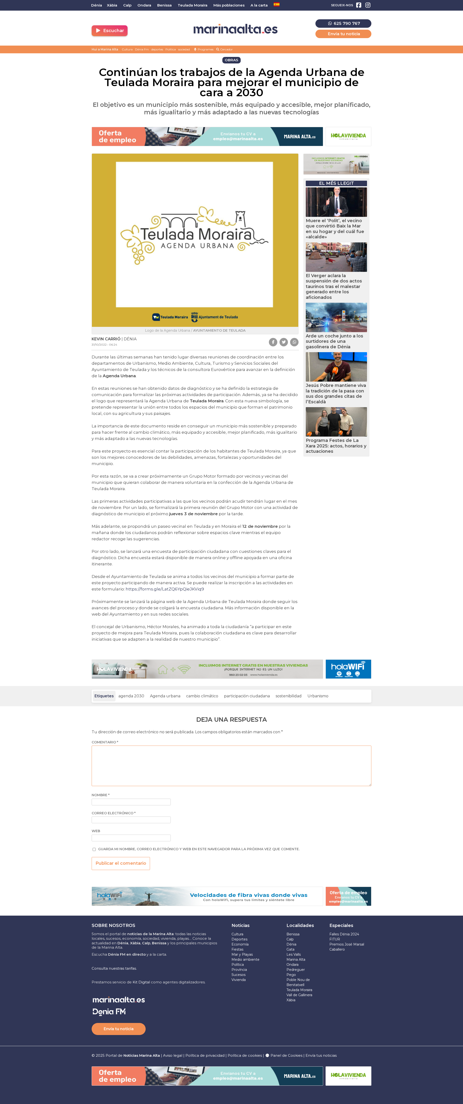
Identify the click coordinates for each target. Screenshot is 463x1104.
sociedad (184, 49)
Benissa (293, 934)
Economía (240, 944)
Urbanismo (317, 696)
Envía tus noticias (321, 1055)
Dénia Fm (142, 49)
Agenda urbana (165, 696)
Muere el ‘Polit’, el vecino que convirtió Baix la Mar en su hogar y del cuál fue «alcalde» (335, 229)
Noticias (241, 925)
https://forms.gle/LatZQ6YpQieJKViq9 (165, 589)
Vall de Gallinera (299, 995)
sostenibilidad (289, 696)
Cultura (127, 49)
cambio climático (202, 696)
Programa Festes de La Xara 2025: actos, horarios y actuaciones (336, 446)
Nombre (100, 795)
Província (239, 969)
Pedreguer (295, 969)
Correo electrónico (114, 813)
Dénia (291, 944)
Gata (290, 949)
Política (170, 49)
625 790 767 (346, 23)
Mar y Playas (242, 954)
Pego (291, 975)
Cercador (226, 49)
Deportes (239, 939)
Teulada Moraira (299, 990)
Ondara (292, 964)
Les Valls (293, 954)
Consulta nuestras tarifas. (114, 968)
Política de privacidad (205, 1055)
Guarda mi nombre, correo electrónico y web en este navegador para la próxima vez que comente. (199, 849)
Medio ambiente (245, 959)
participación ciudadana (247, 696)
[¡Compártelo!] (273, 342)
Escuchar (113, 30)
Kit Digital (141, 982)
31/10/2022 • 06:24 (104, 344)
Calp (290, 939)
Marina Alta (295, 959)
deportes (157, 49)
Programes (205, 49)
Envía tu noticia (344, 33)
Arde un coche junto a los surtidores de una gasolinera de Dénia (334, 341)
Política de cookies (245, 1055)
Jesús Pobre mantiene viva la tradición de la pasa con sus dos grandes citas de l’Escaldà (336, 394)
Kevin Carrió (106, 339)
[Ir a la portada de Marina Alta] (235, 28)
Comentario (105, 742)
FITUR (334, 939)
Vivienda (239, 980)
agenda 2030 (131, 696)
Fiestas (237, 949)
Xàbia (290, 1000)
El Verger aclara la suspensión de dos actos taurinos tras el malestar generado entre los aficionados (334, 286)
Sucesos (238, 975)
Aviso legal (172, 1055)
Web (96, 831)
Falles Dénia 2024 (344, 934)
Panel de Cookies (286, 1055)
